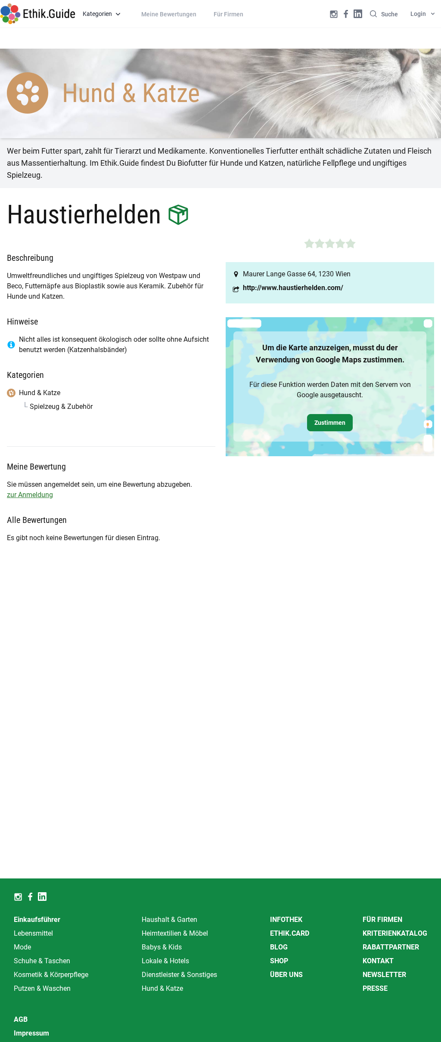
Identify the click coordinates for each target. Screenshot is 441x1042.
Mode (22, 947)
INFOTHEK (286, 919)
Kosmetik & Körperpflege (51, 975)
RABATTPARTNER (391, 947)
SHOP (279, 961)
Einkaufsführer (37, 919)
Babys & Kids (162, 947)
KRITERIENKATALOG (395, 933)
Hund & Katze (162, 988)
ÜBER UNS (286, 975)
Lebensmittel (33, 933)
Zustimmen (329, 422)
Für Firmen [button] (228, 14)
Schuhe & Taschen (42, 961)
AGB (21, 1019)
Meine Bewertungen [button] (168, 14)
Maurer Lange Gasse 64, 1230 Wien (297, 274)
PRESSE (375, 988)
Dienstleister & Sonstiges (179, 975)
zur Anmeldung (30, 495)
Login (418, 13)
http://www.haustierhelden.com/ (293, 288)
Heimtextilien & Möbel (175, 933)
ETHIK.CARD (289, 933)
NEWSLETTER (384, 975)
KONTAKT (378, 961)
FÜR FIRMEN (382, 919)
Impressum (31, 1033)
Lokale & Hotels (165, 961)
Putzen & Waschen (42, 988)
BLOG (279, 947)
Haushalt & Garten (169, 919)
